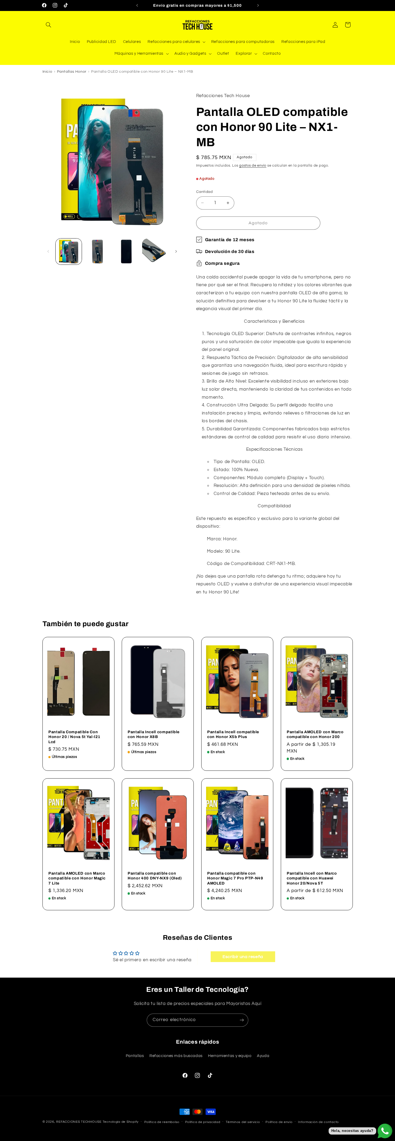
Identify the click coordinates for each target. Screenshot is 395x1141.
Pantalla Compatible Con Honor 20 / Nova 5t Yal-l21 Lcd (74, 737)
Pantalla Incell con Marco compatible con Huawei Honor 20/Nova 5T (312, 878)
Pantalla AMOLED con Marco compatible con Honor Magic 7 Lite (77, 878)
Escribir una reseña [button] (242, 957)
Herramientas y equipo (229, 1056)
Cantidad (204, 192)
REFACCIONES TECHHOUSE (78, 1121)
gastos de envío (252, 165)
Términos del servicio (243, 1122)
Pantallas (135, 1056)
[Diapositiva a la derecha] (176, 252)
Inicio (47, 72)
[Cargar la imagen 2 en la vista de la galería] (97, 252)
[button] (48, 25)
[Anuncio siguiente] (258, 5)
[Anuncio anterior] (137, 5)
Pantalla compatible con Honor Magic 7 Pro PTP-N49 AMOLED (235, 878)
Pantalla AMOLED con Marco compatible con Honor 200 (315, 734)
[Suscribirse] (242, 1020)
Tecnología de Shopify (121, 1121)
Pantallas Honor (72, 72)
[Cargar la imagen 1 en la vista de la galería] (69, 252)
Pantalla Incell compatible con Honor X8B (153, 734)
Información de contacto (318, 1122)
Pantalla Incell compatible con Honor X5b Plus (233, 734)
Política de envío (279, 1122)
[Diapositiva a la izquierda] (48, 252)
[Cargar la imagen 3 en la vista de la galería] (126, 252)
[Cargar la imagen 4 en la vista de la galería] (155, 252)
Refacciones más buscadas (176, 1056)
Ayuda (263, 1056)
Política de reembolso (161, 1122)
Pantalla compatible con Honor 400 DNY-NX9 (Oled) (155, 875)
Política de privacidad (202, 1122)
